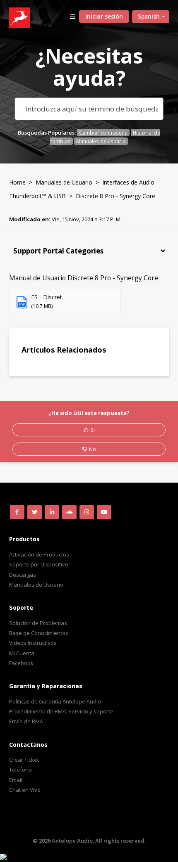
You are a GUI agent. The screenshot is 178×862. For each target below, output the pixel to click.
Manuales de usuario (101, 141)
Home (17, 182)
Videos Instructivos (33, 642)
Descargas (22, 574)
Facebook (21, 663)
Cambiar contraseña (103, 132)
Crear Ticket (24, 759)
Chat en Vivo (25, 789)
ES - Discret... (48, 297)
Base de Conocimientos (38, 633)
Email (15, 780)
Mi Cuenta (21, 653)
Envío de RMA (26, 721)
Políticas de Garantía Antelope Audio (55, 701)
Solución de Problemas (38, 623)
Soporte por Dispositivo (38, 564)
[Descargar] (73, 433)
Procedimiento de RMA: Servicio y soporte (61, 711)
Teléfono (20, 769)
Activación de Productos (39, 554)
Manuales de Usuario (64, 182)
